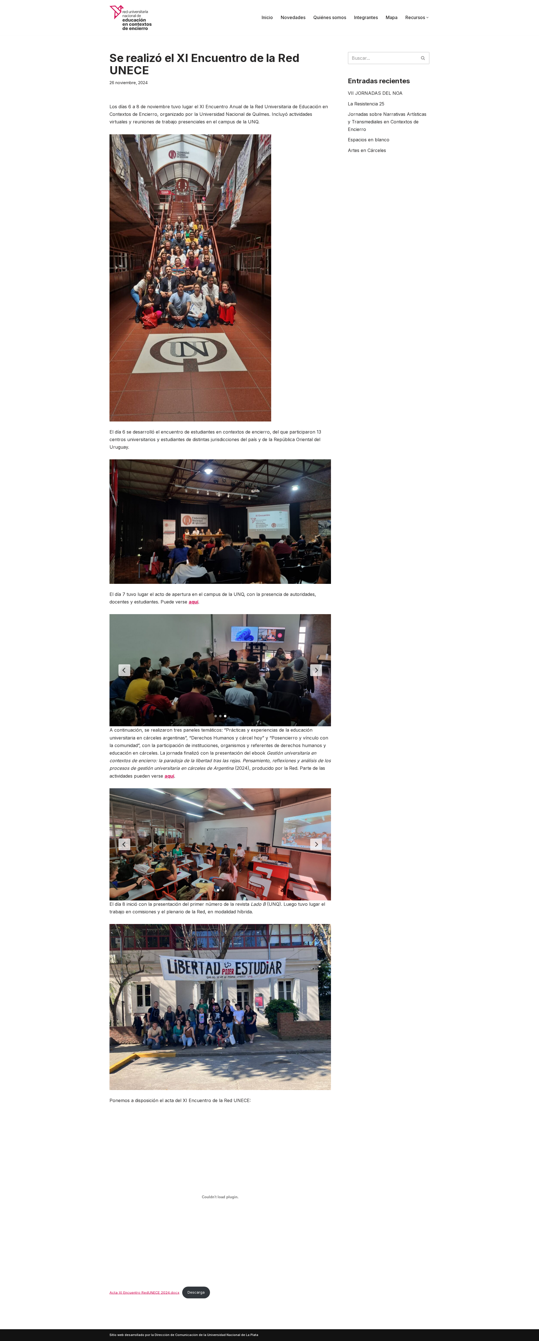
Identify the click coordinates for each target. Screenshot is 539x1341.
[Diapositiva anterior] (124, 670)
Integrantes (366, 17)
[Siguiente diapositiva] (316, 670)
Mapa (392, 17)
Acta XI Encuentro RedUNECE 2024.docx (144, 1292)
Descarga (196, 1292)
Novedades (293, 17)
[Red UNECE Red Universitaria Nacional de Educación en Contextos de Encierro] (130, 17)
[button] (427, 18)
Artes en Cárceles (367, 150)
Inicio (267, 17)
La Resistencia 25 (366, 104)
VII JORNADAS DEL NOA (375, 93)
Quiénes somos (329, 17)
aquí (193, 602)
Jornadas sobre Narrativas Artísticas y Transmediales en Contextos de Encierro (387, 121)
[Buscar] (423, 58)
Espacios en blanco (368, 139)
